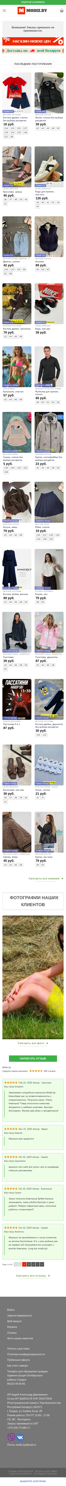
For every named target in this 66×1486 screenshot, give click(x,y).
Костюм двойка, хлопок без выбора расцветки (15, 119)
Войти (10, 1310)
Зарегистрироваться (19, 1315)
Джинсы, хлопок (11, 261)
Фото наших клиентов (20, 1338)
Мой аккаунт (14, 1321)
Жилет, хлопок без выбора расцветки (49, 119)
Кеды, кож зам (42, 329)
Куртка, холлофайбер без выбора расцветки (48, 458)
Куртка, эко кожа (43, 857)
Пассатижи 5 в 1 (11, 724)
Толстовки (8, 657)
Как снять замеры (17, 1365)
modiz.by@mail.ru (26, 1444)
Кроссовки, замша (12, 192)
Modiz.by (6, 1067)
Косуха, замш (10, 527)
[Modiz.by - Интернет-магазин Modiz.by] (33, 10)
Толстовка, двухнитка (46, 657)
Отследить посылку (45, 1474)
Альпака (39, 261)
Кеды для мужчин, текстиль (44, 193)
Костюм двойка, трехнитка (17, 329)
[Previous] (5, 977)
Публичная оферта (18, 1360)
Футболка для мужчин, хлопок (47, 393)
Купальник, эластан (13, 391)
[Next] (60, 977)
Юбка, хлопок (42, 527)
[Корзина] (62, 10)
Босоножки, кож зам (13, 790)
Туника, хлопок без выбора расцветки (13, 458)
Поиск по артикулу (20, 1474)
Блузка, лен (41, 594)
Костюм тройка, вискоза (15, 594)
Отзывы (12, 1332)
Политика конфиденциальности (26, 1354)
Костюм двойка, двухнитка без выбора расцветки (49, 725)
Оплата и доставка (18, 1348)
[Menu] (4, 10)
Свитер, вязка (10, 857)
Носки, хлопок (42, 790)
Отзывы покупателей (20, 1471)
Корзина (12, 1327)
